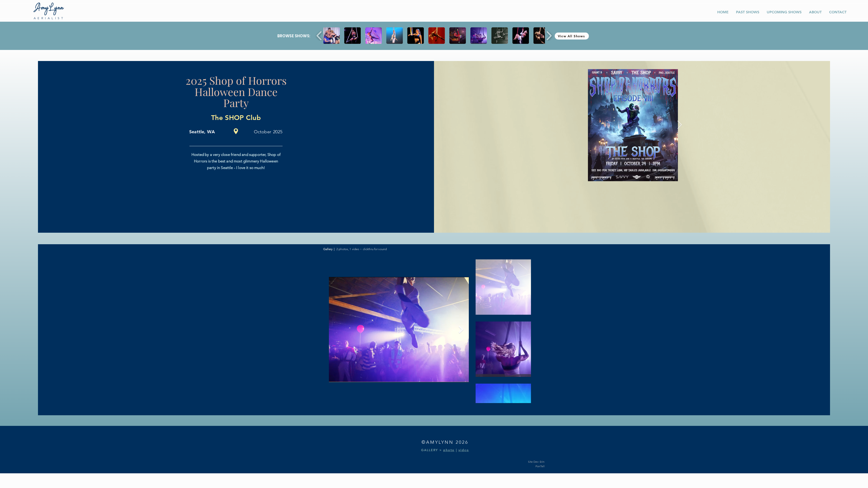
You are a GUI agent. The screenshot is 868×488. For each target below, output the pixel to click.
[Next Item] (461, 329)
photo (449, 450)
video (463, 450)
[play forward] (549, 36)
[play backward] (319, 36)
